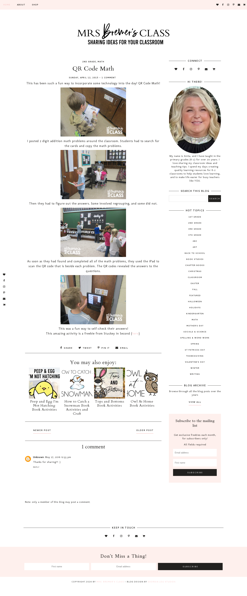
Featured (195, 295)
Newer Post (42, 430)
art (195, 247)
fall (195, 289)
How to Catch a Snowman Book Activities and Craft (77, 407)
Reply (36, 467)
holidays (195, 307)
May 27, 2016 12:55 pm (58, 457)
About (21, 4)
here (135, 333)
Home (6, 4)
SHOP (35, 4)
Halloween (195, 301)
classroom (195, 277)
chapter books (195, 265)
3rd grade (194, 229)
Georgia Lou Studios (162, 581)
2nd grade (89, 61)
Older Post (144, 430)
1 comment (109, 77)
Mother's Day (195, 325)
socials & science (195, 331)
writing (195, 374)
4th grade (195, 235)
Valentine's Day (195, 362)
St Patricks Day (195, 350)
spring (195, 344)
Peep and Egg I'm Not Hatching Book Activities (44, 405)
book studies (195, 259)
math (101, 61)
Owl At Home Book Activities (142, 403)
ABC (195, 241)
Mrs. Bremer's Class (110, 581)
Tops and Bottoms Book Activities (109, 403)
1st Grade (195, 217)
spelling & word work (195, 338)
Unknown (38, 457)
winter (195, 368)
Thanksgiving (195, 356)
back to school (195, 253)
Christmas (195, 271)
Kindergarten (195, 313)
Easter (195, 283)
